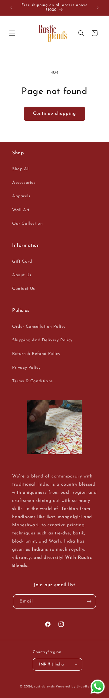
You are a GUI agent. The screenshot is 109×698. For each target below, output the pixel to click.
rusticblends (44, 686)
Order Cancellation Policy (39, 326)
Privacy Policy (26, 367)
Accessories (24, 182)
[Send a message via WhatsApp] (97, 686)
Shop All (21, 169)
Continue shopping (54, 113)
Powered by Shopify (72, 686)
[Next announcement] (97, 7)
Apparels (21, 196)
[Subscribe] (89, 601)
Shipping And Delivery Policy (42, 340)
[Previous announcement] (11, 7)
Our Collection (27, 223)
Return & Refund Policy (36, 354)
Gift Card (22, 261)
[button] (12, 33)
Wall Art (21, 210)
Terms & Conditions (32, 381)
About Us (21, 275)
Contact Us (23, 288)
